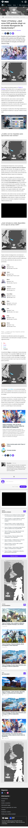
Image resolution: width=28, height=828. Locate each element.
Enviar (23, 486)
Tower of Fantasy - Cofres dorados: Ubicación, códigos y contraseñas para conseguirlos (14, 548)
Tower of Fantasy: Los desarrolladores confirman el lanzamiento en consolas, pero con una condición (15, 520)
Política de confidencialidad (8, 814)
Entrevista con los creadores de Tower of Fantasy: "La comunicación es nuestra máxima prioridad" (15, 515)
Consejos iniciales (11, 450)
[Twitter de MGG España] (5, 793)
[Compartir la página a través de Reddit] (10, 33)
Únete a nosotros (5, 803)
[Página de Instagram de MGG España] (8, 793)
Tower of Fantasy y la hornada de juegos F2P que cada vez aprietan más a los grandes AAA (15, 528)
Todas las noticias (14, 556)
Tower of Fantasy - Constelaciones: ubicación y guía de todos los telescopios (14, 552)
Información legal (5, 805)
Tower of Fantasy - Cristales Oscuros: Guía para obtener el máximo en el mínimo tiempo (14, 540)
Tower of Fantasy (16, 17)
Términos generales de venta (8, 807)
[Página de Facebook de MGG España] (2, 793)
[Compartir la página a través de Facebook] (5, 33)
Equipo (3, 800)
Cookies (3, 809)
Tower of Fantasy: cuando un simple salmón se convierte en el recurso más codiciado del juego (14, 524)
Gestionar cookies (6, 811)
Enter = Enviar (15, 486)
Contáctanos (4, 798)
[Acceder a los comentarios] (13, 33)
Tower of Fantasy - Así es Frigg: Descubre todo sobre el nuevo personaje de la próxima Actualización (14, 532)
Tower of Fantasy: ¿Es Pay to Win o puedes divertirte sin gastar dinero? (14, 544)
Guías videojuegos (8, 17)
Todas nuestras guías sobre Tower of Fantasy (16, 445)
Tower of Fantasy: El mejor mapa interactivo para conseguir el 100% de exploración (14, 665)
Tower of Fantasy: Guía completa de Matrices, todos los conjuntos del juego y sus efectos (13, 624)
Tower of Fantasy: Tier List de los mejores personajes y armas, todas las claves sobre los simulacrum (13, 426)
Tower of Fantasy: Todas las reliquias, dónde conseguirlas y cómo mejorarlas (14, 537)
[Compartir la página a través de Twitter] (8, 33)
